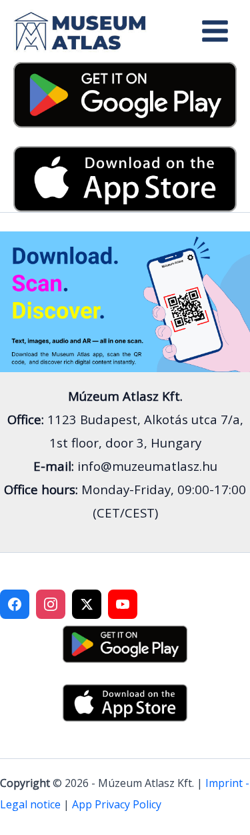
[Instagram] (50, 604)
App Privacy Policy (116, 804)
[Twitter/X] (86, 604)
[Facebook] (14, 604)
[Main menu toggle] (215, 31)
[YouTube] (122, 604)
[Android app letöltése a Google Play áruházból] (125, 94)
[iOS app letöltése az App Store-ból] (125, 177)
